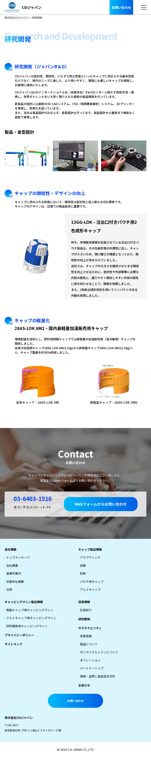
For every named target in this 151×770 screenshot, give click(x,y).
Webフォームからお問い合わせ (101, 504)
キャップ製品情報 (90, 549)
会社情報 (10, 549)
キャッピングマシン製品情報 (24, 602)
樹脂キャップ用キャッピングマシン (29, 610)
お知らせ (84, 685)
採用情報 (84, 602)
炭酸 (82, 565)
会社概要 (11, 565)
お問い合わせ (121, 7)
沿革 (8, 589)
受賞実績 (85, 636)
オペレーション (89, 660)
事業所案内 (13, 573)
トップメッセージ (17, 557)
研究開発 (84, 619)
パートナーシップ (90, 668)
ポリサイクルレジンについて (98, 652)
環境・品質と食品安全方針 (96, 676)
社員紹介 (85, 610)
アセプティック (89, 557)
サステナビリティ (90, 628)
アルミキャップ (89, 589)
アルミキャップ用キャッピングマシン (30, 618)
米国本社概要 (14, 581)
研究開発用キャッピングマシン (26, 626)
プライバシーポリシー (19, 635)
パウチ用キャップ (90, 581)
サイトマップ (13, 644)
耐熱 (82, 573)
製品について (88, 644)
